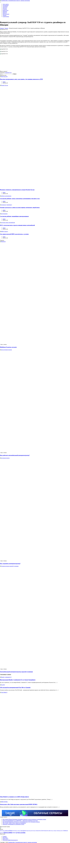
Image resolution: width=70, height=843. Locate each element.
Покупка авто (6, 14)
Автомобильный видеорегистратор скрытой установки (16, 671)
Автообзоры (5, 5)
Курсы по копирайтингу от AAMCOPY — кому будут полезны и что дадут (20, 820)
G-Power (18, 830)
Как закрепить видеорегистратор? (10, 563)
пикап (14, 832)
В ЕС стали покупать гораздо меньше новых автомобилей (17, 225)
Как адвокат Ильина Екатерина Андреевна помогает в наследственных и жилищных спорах (24, 819)
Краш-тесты (5, 10)
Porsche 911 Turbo (47, 830)
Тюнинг (4, 15)
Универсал (65, 830)
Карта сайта (5, 838)
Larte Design (23, 830)
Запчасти (5, 7)
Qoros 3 (52, 830)
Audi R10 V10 (8, 72)
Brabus (10, 830)
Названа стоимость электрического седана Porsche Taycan (17, 189)
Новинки (5, 11)
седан (18, 832)
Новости (5, 12)
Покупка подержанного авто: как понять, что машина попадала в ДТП (21, 79)
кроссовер (8, 832)
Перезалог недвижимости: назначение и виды (13, 824)
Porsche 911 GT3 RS (39, 830)
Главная (4, 836)
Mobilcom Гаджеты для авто (8, 347)
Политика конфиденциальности (10, 840)
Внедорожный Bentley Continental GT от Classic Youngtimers (17, 680)
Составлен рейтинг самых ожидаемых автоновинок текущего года (20, 198)
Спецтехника (6, 16)
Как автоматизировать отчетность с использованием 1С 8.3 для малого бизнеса (21, 821)
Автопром (5, 6)
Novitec (34, 830)
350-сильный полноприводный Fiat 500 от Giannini (15, 687)
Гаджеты (5, 9)
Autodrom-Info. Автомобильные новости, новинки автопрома (22, 842)
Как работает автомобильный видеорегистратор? (15, 455)
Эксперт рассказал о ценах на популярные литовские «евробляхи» (20, 207)
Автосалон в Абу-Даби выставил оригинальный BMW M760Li (18, 804)
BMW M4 (7, 830)
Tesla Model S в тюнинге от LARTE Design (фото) (14, 796)
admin (4, 81)
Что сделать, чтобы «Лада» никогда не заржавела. (14, 823)
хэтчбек (22, 832)
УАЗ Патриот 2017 (60, 830)
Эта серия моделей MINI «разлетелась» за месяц (14, 234)
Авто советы (6, 4)
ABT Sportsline (2, 830)
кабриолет (1, 832)
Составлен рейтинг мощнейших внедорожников (14, 216)
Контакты (5, 837)
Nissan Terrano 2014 (29, 830)
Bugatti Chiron (15, 830)
